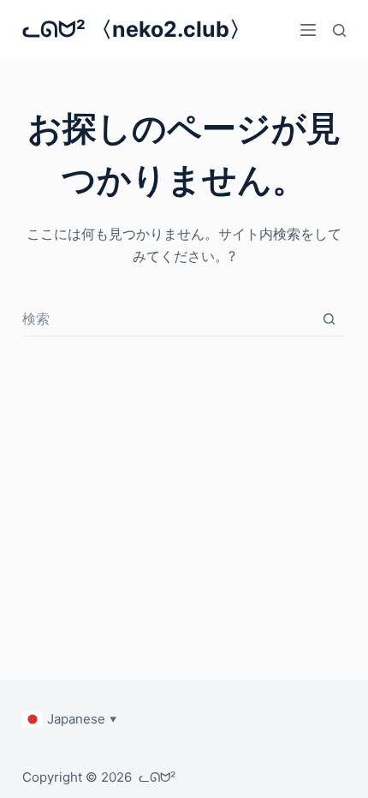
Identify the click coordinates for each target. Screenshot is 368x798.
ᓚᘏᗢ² (157, 777)
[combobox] (167, 318)
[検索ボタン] (329, 319)
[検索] (339, 30)
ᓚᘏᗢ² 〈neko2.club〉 (136, 29)
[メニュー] (308, 30)
